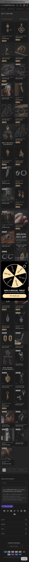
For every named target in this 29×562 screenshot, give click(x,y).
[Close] (26, 263)
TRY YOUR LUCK (14, 296)
